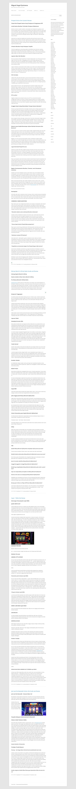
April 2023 (52, 94)
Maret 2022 (52, 107)
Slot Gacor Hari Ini (38, 722)
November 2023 (53, 84)
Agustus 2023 (53, 88)
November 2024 (53, 68)
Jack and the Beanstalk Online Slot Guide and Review (25, 691)
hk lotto (52, 117)
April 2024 (52, 78)
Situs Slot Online (22, 10)
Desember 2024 (53, 67)
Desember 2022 (53, 99)
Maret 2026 (52, 47)
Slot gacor (52, 141)
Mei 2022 (52, 104)
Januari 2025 (53, 66)
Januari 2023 (53, 98)
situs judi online (27, 264)
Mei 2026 (52, 44)
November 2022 (53, 100)
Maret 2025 (52, 63)
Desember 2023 (53, 83)
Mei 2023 (52, 92)
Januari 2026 (53, 50)
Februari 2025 (53, 64)
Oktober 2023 (53, 86)
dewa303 (52, 128)
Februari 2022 (53, 108)
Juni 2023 (52, 91)
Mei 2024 (52, 76)
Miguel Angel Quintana (19, 5)
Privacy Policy (13, 10)
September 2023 (53, 87)
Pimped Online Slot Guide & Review (21, 20)
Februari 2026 (53, 48)
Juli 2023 (52, 90)
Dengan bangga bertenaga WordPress (22, 784)
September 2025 (53, 55)
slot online (52, 133)
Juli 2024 (52, 74)
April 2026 (52, 46)
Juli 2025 (52, 58)
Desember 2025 (53, 51)
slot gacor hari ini (14, 282)
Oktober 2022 (53, 102)
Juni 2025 (52, 59)
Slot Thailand (29, 10)
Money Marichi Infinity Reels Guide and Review (24, 271)
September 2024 (53, 71)
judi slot (52, 115)
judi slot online (33, 184)
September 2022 (53, 103)
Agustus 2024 (53, 72)
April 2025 (52, 62)
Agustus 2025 (53, 56)
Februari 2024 (53, 80)
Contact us (42, 10)
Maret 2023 (52, 95)
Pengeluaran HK (39, 650)
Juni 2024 (52, 75)
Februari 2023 (53, 96)
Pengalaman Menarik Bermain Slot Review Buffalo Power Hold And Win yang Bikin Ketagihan (57, 34)
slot (51, 125)
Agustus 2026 (53, 42)
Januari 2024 (53, 82)
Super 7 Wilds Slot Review (18, 498)
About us (36, 10)
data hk (52, 120)
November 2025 (53, 52)
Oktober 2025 (53, 54)
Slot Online (19, 264)
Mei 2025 (52, 60)
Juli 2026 (52, 43)
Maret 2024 (52, 79)
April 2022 (52, 106)
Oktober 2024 (53, 70)
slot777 (52, 139)
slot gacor (52, 123)
